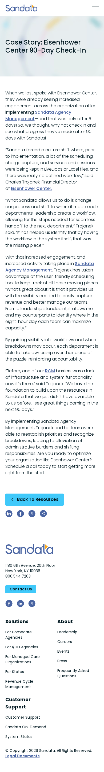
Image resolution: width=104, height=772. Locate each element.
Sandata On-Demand (25, 727)
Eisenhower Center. (31, 188)
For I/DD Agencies (21, 647)
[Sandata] (21, 8)
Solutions (17, 621)
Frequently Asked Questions (73, 673)
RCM (50, 371)
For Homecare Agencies (18, 634)
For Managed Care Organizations (22, 659)
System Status (19, 736)
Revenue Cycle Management (19, 684)
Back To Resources (37, 499)
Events (63, 651)
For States (14, 671)
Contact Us (21, 589)
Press (62, 661)
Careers (64, 641)
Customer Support (22, 717)
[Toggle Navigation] (92, 8)
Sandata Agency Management (49, 266)
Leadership (67, 632)
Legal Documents (22, 756)
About (65, 621)
